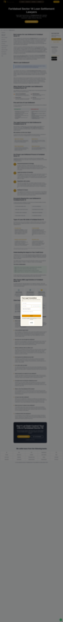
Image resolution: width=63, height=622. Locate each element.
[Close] (41, 297)
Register (31, 315)
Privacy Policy (38, 318)
